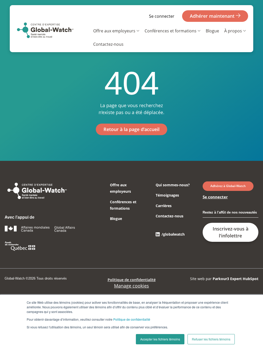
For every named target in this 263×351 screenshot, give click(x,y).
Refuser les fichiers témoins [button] (211, 339)
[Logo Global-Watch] (45, 31)
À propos (233, 31)
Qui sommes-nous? (173, 184)
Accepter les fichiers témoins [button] (160, 339)
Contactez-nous (108, 44)
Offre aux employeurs (114, 31)
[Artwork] (37, 198)
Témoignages (167, 195)
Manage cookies (131, 286)
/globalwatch (173, 234)
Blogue (212, 31)
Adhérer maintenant (213, 16)
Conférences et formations (170, 31)
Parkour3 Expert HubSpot (235, 278)
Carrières (164, 205)
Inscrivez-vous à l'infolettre (230, 232)
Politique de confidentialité (131, 319)
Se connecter (161, 16)
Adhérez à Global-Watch (228, 186)
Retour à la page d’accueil (131, 129)
